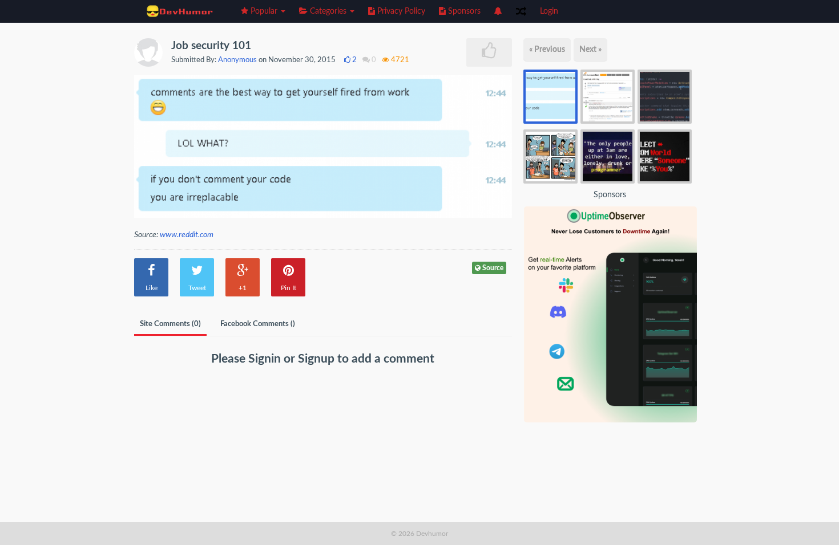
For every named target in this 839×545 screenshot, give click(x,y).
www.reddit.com (186, 235)
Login (549, 11)
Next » (590, 50)
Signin (266, 359)
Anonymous (237, 60)
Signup (317, 359)
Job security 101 (211, 45)
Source (492, 268)
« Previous (547, 50)
